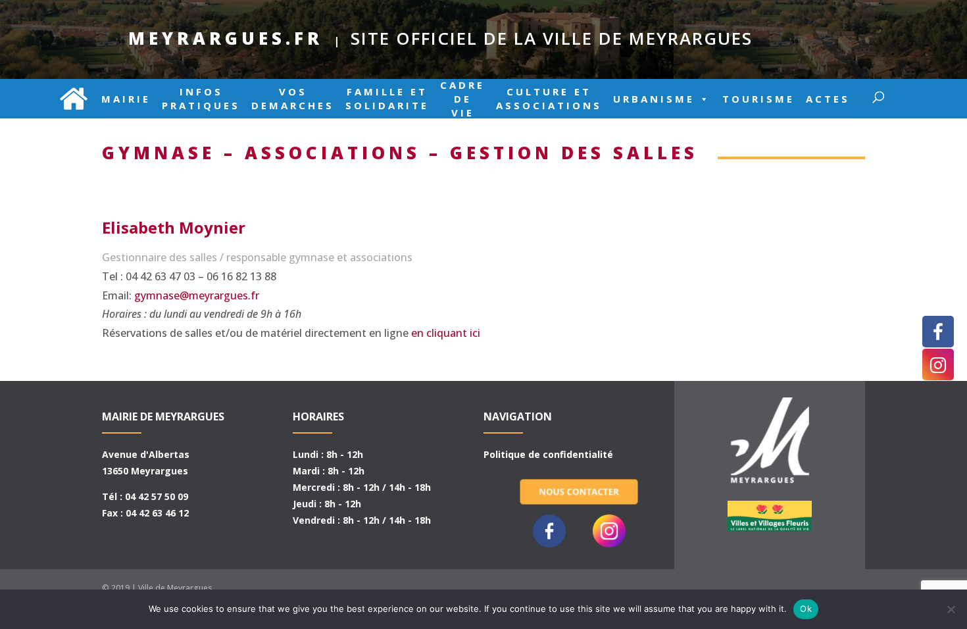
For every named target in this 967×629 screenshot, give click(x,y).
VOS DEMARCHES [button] (292, 99)
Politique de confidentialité (548, 454)
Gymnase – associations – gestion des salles (400, 152)
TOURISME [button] (758, 98)
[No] (950, 609)
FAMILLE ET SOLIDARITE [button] (387, 99)
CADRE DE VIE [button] (462, 99)
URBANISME (654, 98)
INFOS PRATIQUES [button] (201, 99)
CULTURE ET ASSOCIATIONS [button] (549, 99)
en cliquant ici (445, 333)
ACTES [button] (828, 98)
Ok (806, 608)
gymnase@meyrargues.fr (196, 295)
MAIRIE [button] (126, 98)
